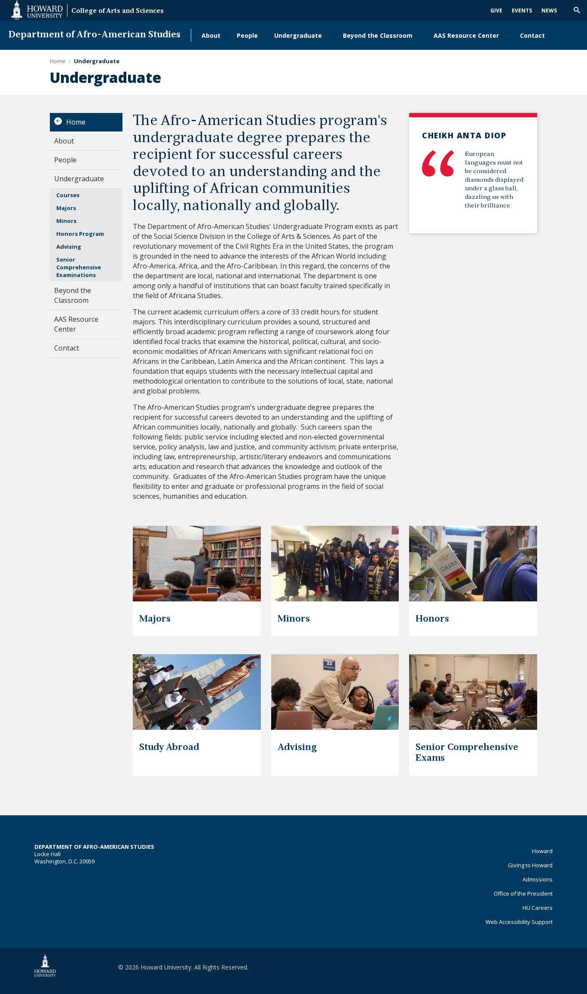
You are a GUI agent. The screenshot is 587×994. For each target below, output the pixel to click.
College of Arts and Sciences (117, 11)
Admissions (538, 879)
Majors (66, 208)
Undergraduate (298, 35)
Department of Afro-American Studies (94, 35)
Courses (67, 195)
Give (496, 10)
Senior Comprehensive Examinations (78, 267)
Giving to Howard (530, 865)
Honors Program (80, 234)
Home (76, 122)
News (549, 10)
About (211, 35)
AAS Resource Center (466, 35)
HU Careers (538, 908)
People (247, 35)
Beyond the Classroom (378, 35)
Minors (66, 221)
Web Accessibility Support (519, 922)
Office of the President (523, 893)
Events (522, 10)
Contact (532, 35)
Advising (68, 246)
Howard (542, 851)
